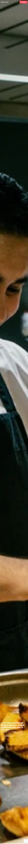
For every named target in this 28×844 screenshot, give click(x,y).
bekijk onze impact (9, 736)
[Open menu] (17, 2)
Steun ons (23, 2)
